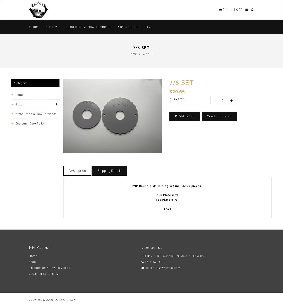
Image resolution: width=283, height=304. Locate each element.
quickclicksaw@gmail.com (162, 268)
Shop (50, 27)
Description (77, 171)
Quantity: (176, 99)
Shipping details (109, 171)
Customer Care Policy (134, 27)
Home (33, 27)
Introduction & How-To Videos (88, 27)
